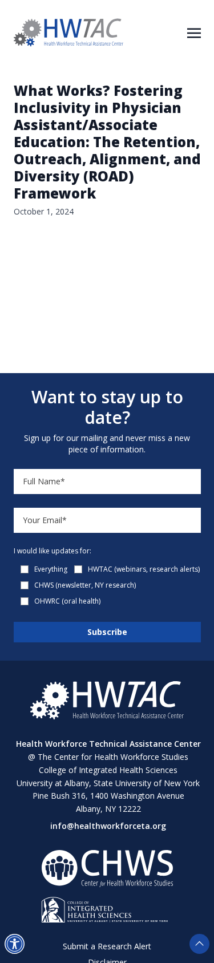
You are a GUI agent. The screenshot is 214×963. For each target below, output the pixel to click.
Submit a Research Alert (107, 946)
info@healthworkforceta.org (108, 825)
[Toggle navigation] (194, 32)
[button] (15, 944)
